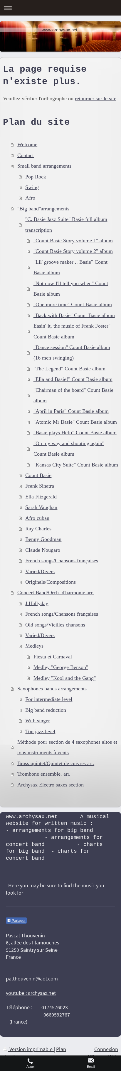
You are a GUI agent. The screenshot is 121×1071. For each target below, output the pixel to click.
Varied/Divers (40, 571)
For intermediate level (48, 699)
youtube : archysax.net (31, 993)
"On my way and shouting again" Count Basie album (68, 448)
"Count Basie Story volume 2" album (73, 251)
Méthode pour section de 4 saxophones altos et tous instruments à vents (67, 747)
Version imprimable (31, 1049)
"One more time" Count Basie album (72, 304)
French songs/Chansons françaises (61, 560)
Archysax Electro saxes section (50, 785)
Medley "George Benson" (60, 667)
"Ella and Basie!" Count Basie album (72, 379)
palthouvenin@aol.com (32, 978)
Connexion (106, 1049)
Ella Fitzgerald (41, 497)
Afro (30, 198)
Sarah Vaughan (41, 507)
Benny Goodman (43, 539)
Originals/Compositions (50, 582)
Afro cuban (37, 518)
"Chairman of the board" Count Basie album (73, 395)
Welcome (27, 144)
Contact (25, 155)
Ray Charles (38, 529)
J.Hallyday (36, 603)
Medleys (34, 646)
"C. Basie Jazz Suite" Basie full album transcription (66, 224)
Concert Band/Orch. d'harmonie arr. (55, 592)
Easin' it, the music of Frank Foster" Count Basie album (71, 331)
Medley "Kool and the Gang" (64, 678)
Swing (32, 187)
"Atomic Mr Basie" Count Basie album (75, 422)
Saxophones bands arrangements (52, 689)
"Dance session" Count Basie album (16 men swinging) (71, 352)
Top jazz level (40, 731)
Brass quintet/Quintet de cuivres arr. (55, 763)
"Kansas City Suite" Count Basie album (75, 465)
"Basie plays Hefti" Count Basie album (75, 432)
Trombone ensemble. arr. (43, 774)
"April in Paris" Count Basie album (71, 411)
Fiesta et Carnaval (52, 657)
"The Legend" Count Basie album (69, 369)
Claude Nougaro (42, 550)
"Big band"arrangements (43, 209)
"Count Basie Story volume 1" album (73, 241)
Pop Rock (35, 177)
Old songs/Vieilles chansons (55, 625)
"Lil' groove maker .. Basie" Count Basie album (70, 267)
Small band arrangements (44, 166)
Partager (18, 921)
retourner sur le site (95, 98)
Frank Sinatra (39, 486)
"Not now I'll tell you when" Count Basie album (70, 288)
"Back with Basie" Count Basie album (74, 315)
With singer (37, 720)
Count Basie (38, 475)
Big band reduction (45, 710)
